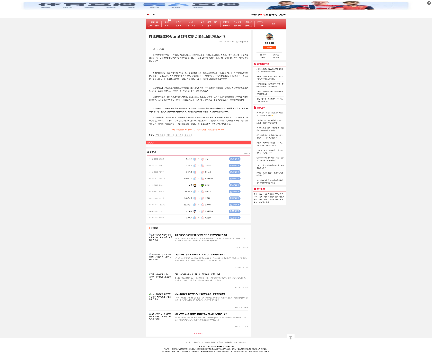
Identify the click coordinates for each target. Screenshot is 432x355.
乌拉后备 (162, 205)
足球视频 (248, 22)
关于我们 (189, 342)
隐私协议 (197, 342)
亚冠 (193, 26)
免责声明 (204, 342)
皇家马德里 (279, 197)
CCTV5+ (260, 26)
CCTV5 (259, 22)
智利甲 (161, 172)
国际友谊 (162, 192)
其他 (267, 202)
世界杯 (178, 22)
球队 (230, 342)
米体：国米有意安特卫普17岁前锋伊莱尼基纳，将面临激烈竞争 (200, 294)
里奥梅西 (159, 135)
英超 (202, 22)
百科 (226, 342)
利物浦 (261, 202)
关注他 (269, 47)
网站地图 (220, 342)
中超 (191, 22)
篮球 (157, 26)
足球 (150, 26)
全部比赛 (154, 22)
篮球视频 (248, 26)
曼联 (271, 197)
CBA (167, 26)
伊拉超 (161, 198)
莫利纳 (178, 135)
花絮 (255, 199)
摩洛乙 (161, 159)
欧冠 (266, 199)
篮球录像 (226, 26)
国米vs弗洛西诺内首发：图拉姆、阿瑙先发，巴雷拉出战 (197, 274)
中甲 (187, 26)
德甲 (209, 22)
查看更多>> (198, 333)
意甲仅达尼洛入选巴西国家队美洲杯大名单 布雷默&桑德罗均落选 (201, 235)
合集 (240, 342)
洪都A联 (162, 178)
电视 (244, 342)
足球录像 (226, 22)
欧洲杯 (178, 26)
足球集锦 (237, 22)
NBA (167, 22)
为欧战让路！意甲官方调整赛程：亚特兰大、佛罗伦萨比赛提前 (200, 254)
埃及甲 (161, 218)
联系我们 (212, 342)
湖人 (260, 197)
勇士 (271, 199)
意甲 (209, 26)
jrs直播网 (212, 346)
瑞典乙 (161, 165)
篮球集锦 (237, 26)
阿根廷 (169, 135)
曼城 (255, 202)
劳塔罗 (187, 135)
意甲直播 (247, 153)
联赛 (235, 342)
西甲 (216, 22)
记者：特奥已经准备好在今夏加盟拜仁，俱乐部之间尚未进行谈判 (201, 314)
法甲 (202, 26)
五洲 (281, 199)
